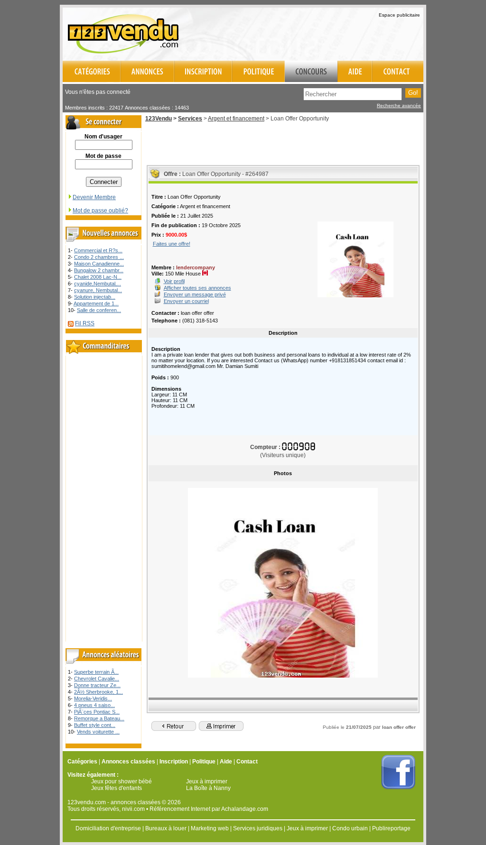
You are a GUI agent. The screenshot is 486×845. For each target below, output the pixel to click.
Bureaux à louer (166, 828)
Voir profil (174, 281)
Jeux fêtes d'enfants (116, 788)
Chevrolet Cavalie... (96, 678)
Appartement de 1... (96, 303)
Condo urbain (350, 828)
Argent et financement (236, 118)
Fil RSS (84, 323)
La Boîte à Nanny (208, 788)
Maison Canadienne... (99, 263)
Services (190, 118)
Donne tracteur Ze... (97, 685)
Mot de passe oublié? (100, 210)
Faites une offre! (171, 244)
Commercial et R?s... (98, 250)
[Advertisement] (312, 32)
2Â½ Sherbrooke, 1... (98, 692)
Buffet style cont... (94, 725)
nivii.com (133, 809)
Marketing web (210, 828)
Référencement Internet (180, 809)
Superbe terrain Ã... (96, 672)
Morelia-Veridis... (93, 698)
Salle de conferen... (99, 310)
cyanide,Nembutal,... (97, 283)
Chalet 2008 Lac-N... (98, 277)
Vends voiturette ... (98, 732)
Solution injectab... (94, 297)
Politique (203, 761)
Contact (247, 761)
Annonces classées (128, 761)
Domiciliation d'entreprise (108, 828)
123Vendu (158, 118)
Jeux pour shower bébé (121, 781)
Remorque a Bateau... (99, 718)
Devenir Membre (94, 197)
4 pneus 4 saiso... (94, 705)
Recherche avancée (399, 105)
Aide (226, 761)
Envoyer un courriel (186, 301)
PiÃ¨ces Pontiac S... (97, 712)
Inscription (173, 761)
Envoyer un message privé (195, 294)
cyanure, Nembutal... (98, 290)
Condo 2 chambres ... (99, 257)
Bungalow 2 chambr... (98, 270)
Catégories (82, 761)
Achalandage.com (244, 809)
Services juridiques (257, 828)
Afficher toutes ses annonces (197, 288)
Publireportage (391, 828)
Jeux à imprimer (206, 781)
